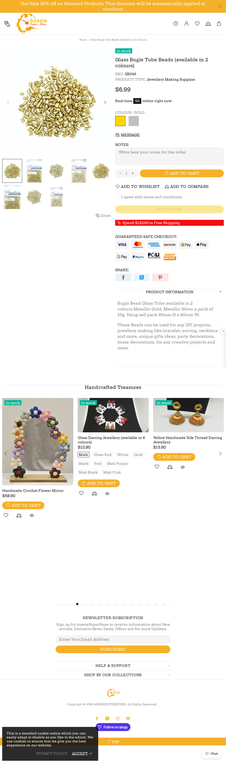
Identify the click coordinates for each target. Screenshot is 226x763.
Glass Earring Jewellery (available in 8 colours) (111, 440)
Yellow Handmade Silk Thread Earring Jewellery (187, 440)
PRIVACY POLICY (52, 753)
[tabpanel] (37, 463)
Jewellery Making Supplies (171, 79)
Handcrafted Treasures (113, 387)
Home (83, 39)
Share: (122, 270)
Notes (121, 145)
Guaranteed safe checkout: (146, 237)
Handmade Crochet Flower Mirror (33, 491)
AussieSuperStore (30, 24)
